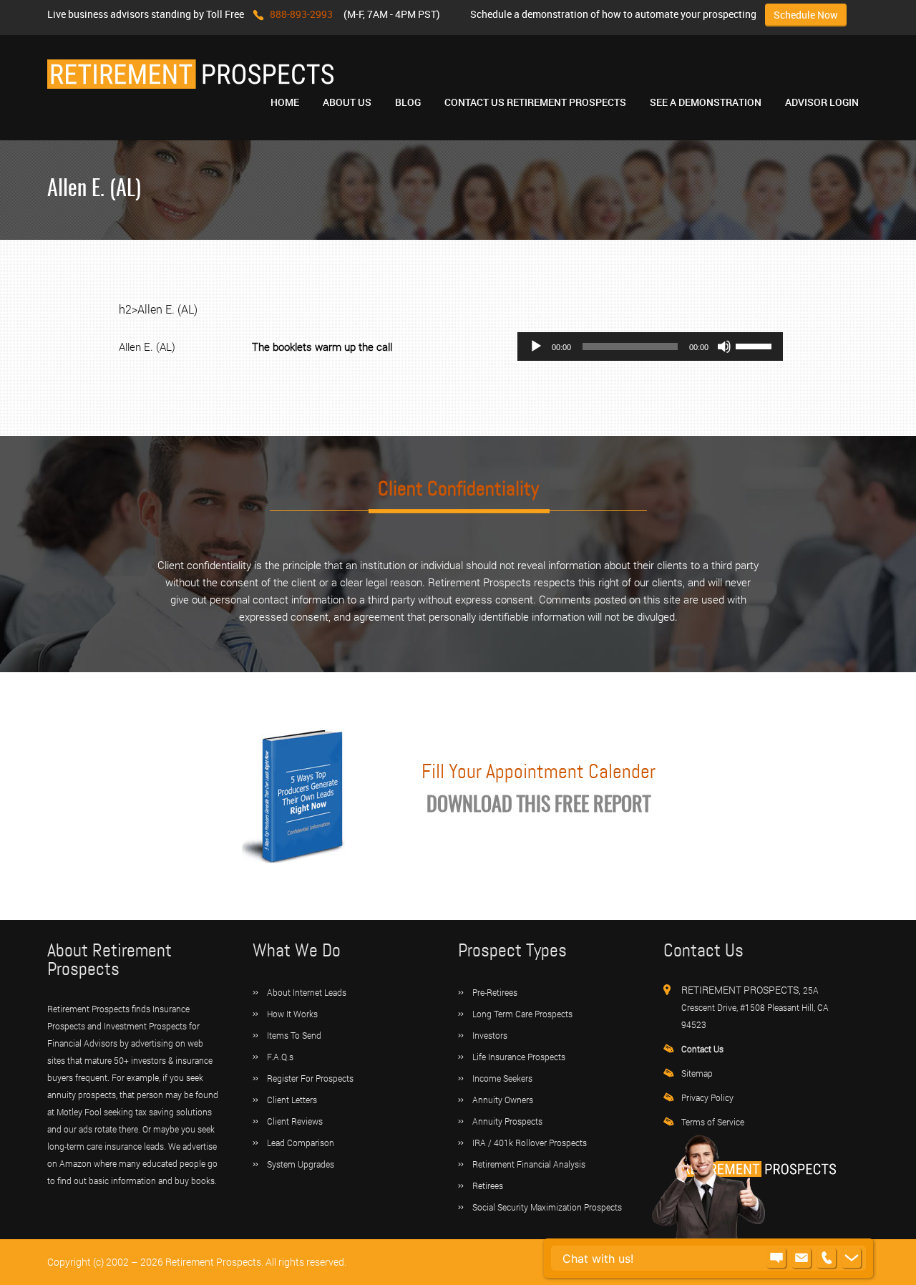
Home (285, 102)
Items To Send (294, 1035)
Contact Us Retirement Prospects (535, 102)
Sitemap (697, 1073)
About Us (347, 102)
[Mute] (724, 346)
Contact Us (702, 1048)
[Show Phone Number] (826, 1258)
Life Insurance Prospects (518, 1056)
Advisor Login (822, 102)
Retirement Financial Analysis (528, 1164)
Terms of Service (712, 1122)
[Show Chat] (776, 1258)
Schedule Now (806, 14)
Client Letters (292, 1099)
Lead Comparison (300, 1142)
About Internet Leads (306, 992)
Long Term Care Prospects (522, 1013)
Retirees (487, 1185)
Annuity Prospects (507, 1121)
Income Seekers (502, 1078)
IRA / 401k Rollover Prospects (529, 1142)
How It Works (292, 1013)
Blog (408, 102)
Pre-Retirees (494, 992)
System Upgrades (300, 1164)
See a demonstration (705, 102)
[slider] (756, 345)
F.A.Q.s (280, 1056)
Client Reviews (295, 1121)
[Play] (536, 346)
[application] (650, 346)
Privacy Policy (707, 1097)
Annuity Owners (502, 1099)
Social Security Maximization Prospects (547, 1207)
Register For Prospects (310, 1078)
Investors (489, 1035)
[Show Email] (801, 1258)
